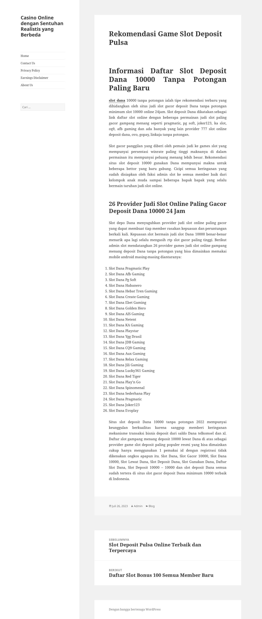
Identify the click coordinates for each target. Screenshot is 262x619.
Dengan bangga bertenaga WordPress (135, 609)
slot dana (117, 100)
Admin (138, 506)
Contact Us (28, 63)
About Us (27, 85)
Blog (152, 506)
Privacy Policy (30, 70)
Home (25, 56)
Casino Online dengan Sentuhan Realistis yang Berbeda (42, 26)
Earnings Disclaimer (34, 78)
